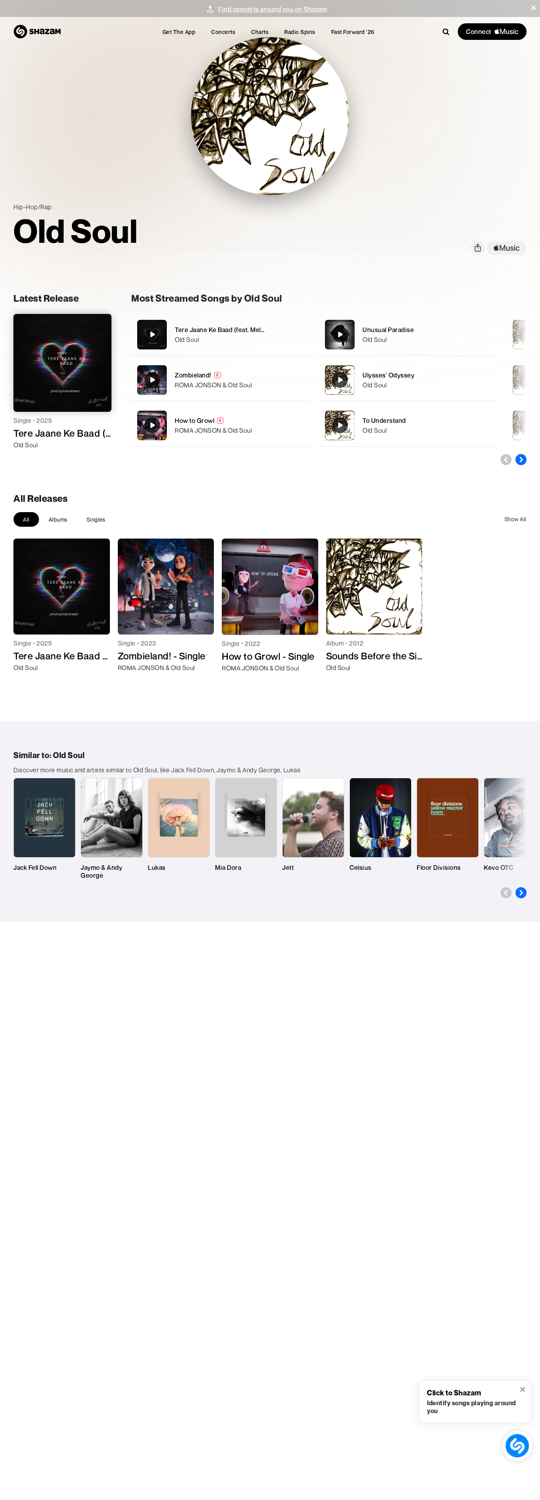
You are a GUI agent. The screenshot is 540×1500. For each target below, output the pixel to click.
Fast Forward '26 (352, 31)
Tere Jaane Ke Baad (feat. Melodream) (230, 330)
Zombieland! (193, 375)
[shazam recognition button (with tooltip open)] (517, 1445)
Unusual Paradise (388, 330)
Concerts (223, 31)
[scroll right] (521, 459)
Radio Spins (299, 31)
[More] (298, 334)
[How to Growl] (220, 425)
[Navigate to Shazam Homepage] (37, 31)
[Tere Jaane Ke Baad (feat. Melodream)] (220, 334)
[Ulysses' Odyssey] (408, 380)
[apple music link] (507, 248)
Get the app (179, 31)
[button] (533, 8)
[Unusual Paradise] (408, 334)
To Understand (384, 420)
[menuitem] (179, 32)
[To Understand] (408, 425)
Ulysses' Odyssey (388, 375)
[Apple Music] (27, 459)
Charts (259, 31)
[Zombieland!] (220, 380)
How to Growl (194, 420)
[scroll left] (506, 459)
